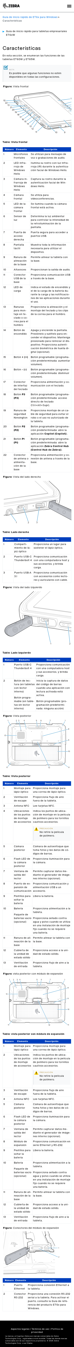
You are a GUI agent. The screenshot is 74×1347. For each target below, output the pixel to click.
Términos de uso (40, 1329)
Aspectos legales (20, 1329)
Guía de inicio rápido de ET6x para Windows (30, 17)
